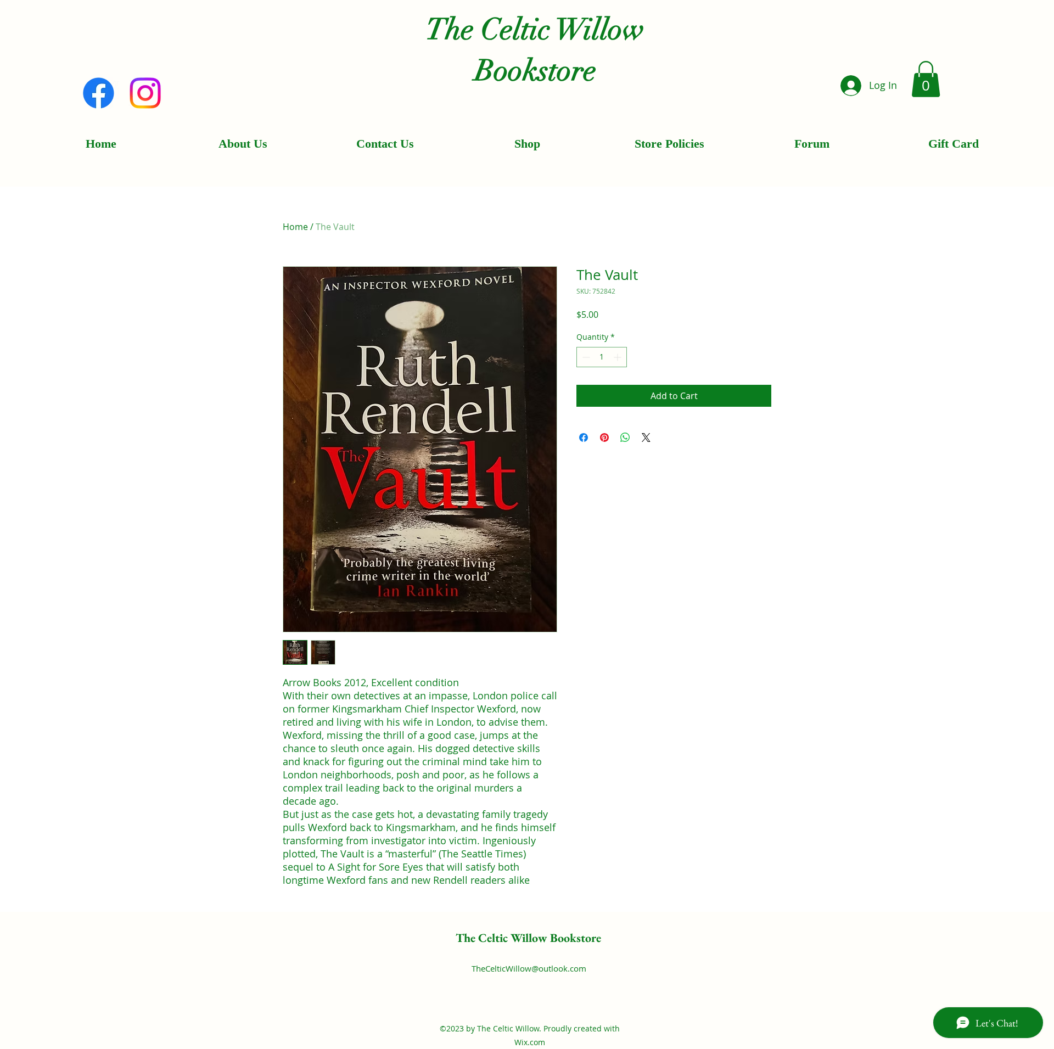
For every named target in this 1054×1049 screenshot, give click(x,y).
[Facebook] (98, 93)
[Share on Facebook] (583, 437)
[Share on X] (646, 437)
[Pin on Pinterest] (604, 437)
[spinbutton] (602, 357)
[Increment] (618, 357)
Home (295, 227)
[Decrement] (585, 357)
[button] (926, 79)
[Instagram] (145, 93)
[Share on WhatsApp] (625, 437)
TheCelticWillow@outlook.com (529, 968)
